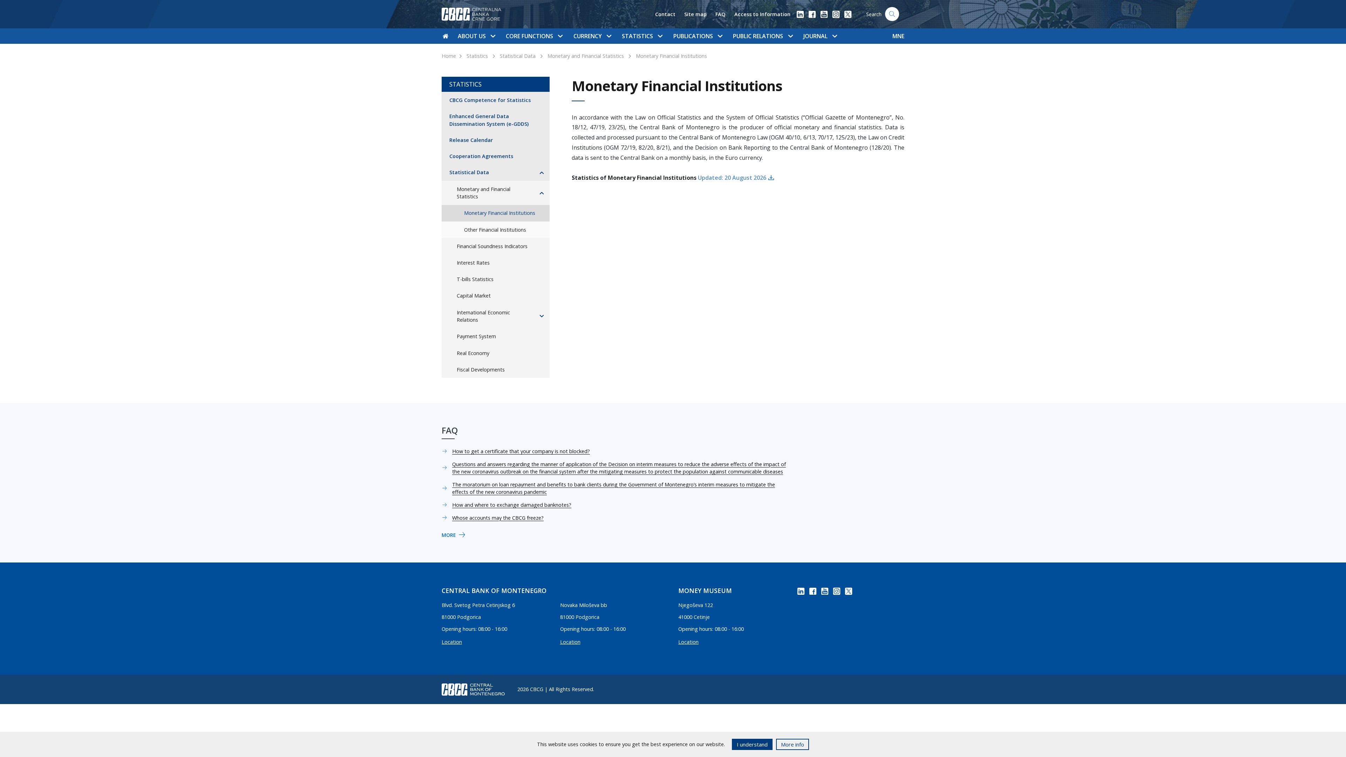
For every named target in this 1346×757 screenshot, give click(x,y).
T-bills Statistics (475, 279)
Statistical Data (518, 56)
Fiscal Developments (481, 369)
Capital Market (474, 295)
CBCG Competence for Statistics (490, 100)
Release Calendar (471, 140)
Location (452, 642)
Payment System (476, 336)
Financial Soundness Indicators (492, 246)
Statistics (477, 56)
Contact (665, 14)
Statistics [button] (637, 36)
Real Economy (473, 353)
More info (792, 744)
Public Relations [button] (758, 36)
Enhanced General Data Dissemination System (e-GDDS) (489, 120)
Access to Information (762, 14)
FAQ (720, 14)
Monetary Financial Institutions (671, 56)
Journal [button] (815, 36)
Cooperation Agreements (481, 156)
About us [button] (472, 36)
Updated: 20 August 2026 (732, 178)
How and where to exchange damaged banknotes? (511, 505)
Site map (695, 14)
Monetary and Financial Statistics (586, 56)
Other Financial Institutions (495, 229)
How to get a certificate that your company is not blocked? (521, 451)
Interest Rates (473, 262)
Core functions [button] (529, 36)
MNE (898, 36)
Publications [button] (693, 36)
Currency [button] (587, 36)
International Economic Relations (483, 316)
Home (449, 56)
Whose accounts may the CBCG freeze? (498, 517)
